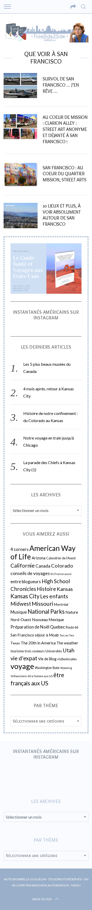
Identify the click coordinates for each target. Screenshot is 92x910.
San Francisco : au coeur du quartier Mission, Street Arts (64, 174)
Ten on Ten (67, 635)
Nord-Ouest (20, 619)
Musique (18, 612)
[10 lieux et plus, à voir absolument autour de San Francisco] (20, 215)
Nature (71, 612)
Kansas (65, 589)
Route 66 (72, 627)
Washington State (47, 668)
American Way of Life (42, 552)
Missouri (42, 603)
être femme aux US (40, 676)
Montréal (61, 604)
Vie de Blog (47, 659)
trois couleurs (35, 651)
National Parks (46, 611)
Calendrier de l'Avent (61, 558)
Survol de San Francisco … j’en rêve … (61, 85)
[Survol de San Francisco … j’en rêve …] (20, 85)
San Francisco (22, 635)
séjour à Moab (47, 635)
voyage (22, 666)
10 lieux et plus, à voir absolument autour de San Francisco (62, 215)
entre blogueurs (25, 581)
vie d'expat (23, 658)
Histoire (46, 589)
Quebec (57, 627)
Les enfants (54, 596)
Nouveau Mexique (48, 619)
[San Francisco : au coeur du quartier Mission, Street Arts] (20, 174)
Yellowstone (18, 676)
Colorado (62, 565)
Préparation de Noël (29, 627)
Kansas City (24, 596)
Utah (68, 650)
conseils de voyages (30, 573)
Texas (15, 643)
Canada (43, 566)
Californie (22, 565)
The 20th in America (38, 643)
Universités (53, 651)
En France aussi (61, 574)
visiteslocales (67, 659)
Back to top (42, 899)
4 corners (19, 549)
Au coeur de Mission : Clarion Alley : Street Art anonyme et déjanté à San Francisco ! (65, 129)
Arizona (38, 557)
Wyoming (66, 668)
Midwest (20, 604)
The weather (67, 643)
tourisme (17, 651)
